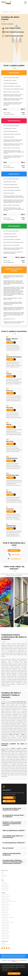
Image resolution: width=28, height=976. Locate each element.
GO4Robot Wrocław (5, 936)
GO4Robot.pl (17, 960)
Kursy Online (3, 881)
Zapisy (8, 801)
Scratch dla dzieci (4, 885)
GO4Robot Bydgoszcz (5, 896)
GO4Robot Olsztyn (5, 915)
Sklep (2, 872)
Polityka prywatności (5, 944)
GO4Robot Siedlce (4, 925)
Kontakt (2, 877)
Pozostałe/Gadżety (5, 890)
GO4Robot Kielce (4, 906)
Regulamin (3, 943)
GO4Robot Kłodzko (5, 907)
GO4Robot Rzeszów (5, 923)
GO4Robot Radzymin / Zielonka (7, 922)
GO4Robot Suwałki (5, 927)
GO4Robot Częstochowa (6, 899)
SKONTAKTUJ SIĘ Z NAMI (8, 798)
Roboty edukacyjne (5, 886)
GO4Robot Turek (4, 933)
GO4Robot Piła (4, 919)
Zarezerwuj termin (16, 36)
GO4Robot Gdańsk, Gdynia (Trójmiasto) (9, 901)
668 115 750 (16, 554)
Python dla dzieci (4, 883)
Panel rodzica (4, 946)
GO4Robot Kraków (5, 909)
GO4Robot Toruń (4, 930)
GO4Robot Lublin (4, 912)
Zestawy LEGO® (4, 888)
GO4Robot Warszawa (5, 935)
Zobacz (10, 342)
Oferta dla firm (4, 875)
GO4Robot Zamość (5, 938)
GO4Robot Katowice (5, 904)
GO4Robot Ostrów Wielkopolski (7, 917)
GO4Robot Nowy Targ (5, 914)
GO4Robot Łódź (4, 910)
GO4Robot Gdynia (4, 902)
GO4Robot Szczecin (5, 928)
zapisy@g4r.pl (16, 559)
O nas (2, 873)
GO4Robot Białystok (5, 894)
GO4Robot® (4, 651)
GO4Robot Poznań (5, 920)
